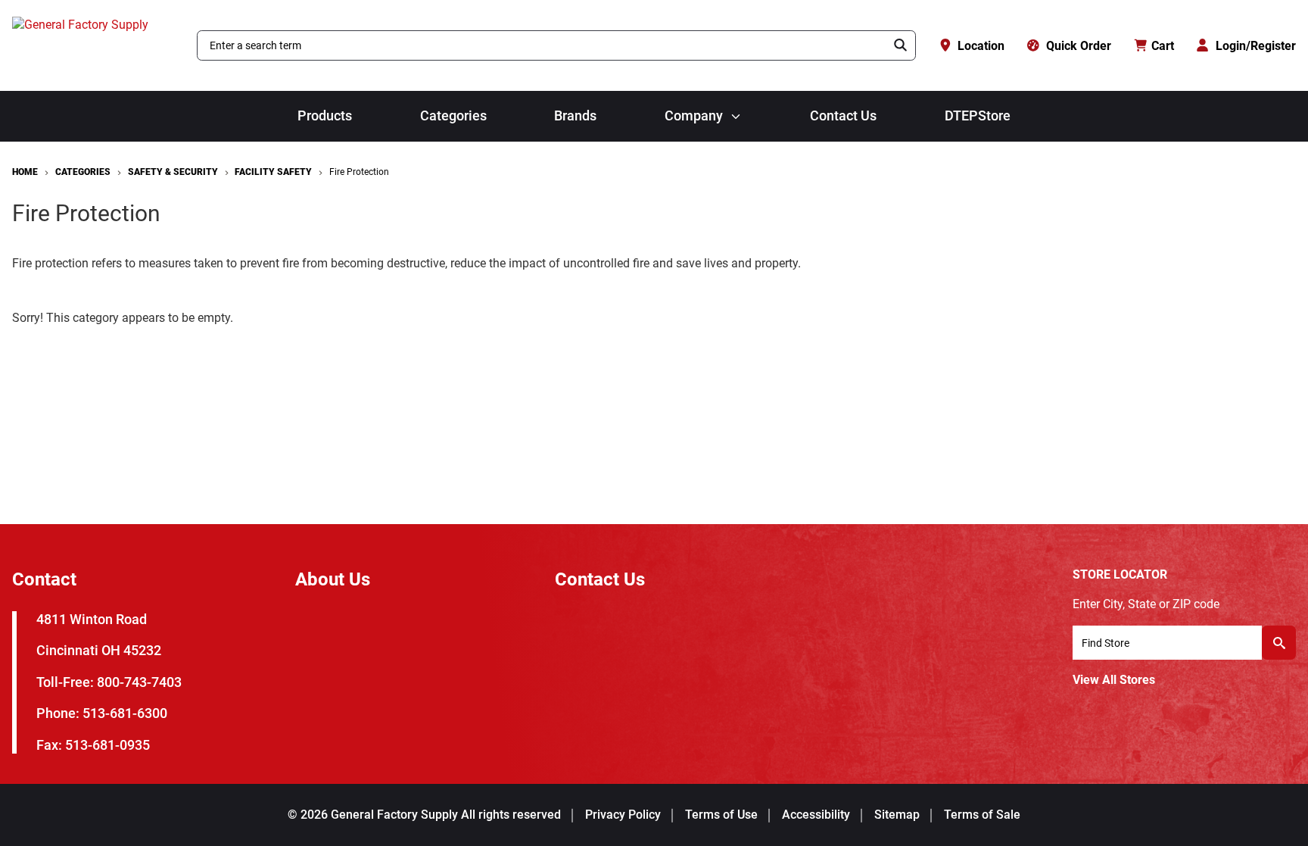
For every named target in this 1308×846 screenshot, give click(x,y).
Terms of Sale (982, 814)
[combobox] (542, 45)
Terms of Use (721, 814)
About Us (332, 579)
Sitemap (897, 814)
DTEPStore (978, 115)
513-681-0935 (107, 745)
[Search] (900, 45)
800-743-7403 (139, 682)
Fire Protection (359, 172)
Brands (575, 115)
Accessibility (816, 814)
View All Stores (1114, 680)
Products (324, 115)
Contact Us (843, 115)
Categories (453, 115)
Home (25, 172)
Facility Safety (273, 172)
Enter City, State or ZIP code (1146, 604)
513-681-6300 (125, 713)
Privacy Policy (623, 814)
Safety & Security (173, 172)
